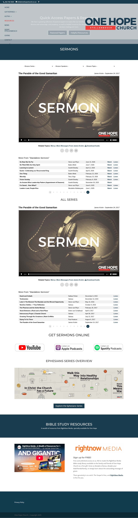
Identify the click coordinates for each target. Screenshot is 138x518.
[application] (69, 140)
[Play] (22, 140)
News (7, 25)
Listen (116, 162)
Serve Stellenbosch (11, 30)
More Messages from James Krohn (70, 146)
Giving (7, 36)
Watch (109, 162)
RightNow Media (116, 475)
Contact (8, 40)
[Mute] (111, 140)
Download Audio (93, 146)
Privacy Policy (19, 502)
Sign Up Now (82, 486)
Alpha (7, 16)
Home (7, 7)
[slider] (66, 140)
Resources (9, 21)
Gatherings (10, 12)
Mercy (53, 146)
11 (84, 192)
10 (81, 192)
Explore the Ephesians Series (69, 406)
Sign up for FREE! (82, 457)
